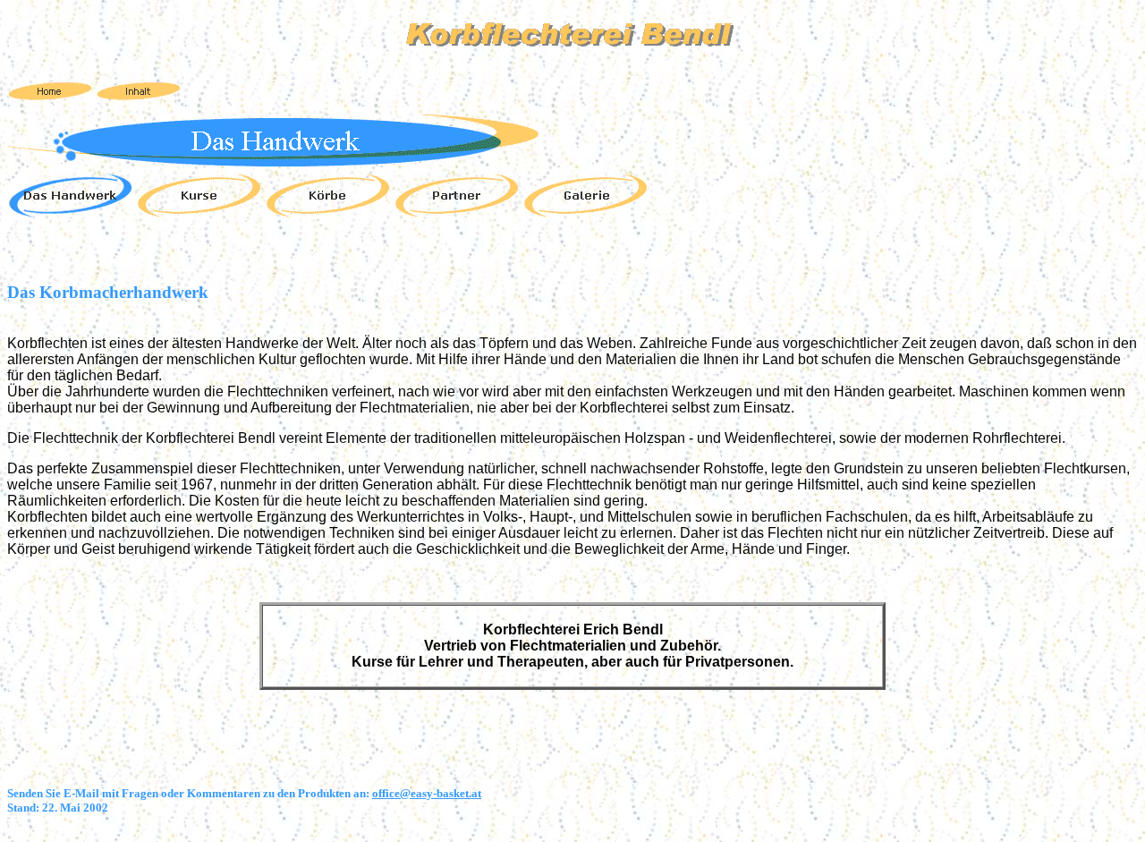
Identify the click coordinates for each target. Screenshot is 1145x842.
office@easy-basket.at (426, 793)
